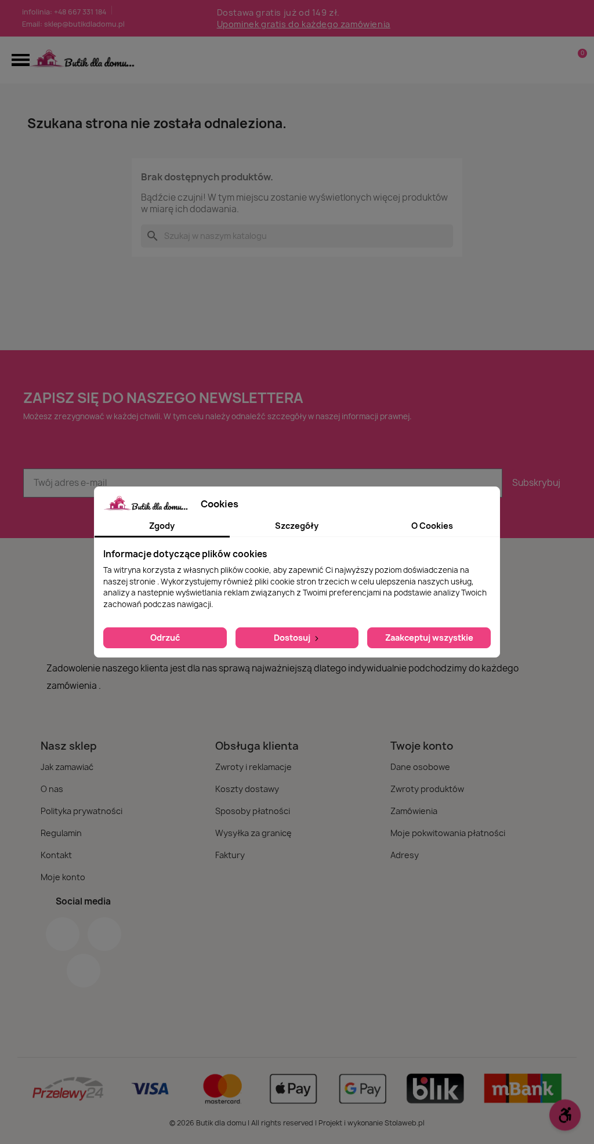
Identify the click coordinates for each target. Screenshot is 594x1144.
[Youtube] (83, 970)
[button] (20, 60)
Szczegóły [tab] (296, 525)
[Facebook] (62, 934)
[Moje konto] (557, 60)
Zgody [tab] (162, 525)
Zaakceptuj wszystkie (429, 637)
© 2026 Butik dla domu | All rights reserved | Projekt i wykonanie (277, 1123)
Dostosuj (293, 637)
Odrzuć (165, 637)
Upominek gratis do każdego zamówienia (303, 24)
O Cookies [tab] (432, 525)
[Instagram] (104, 934)
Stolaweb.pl (405, 1123)
